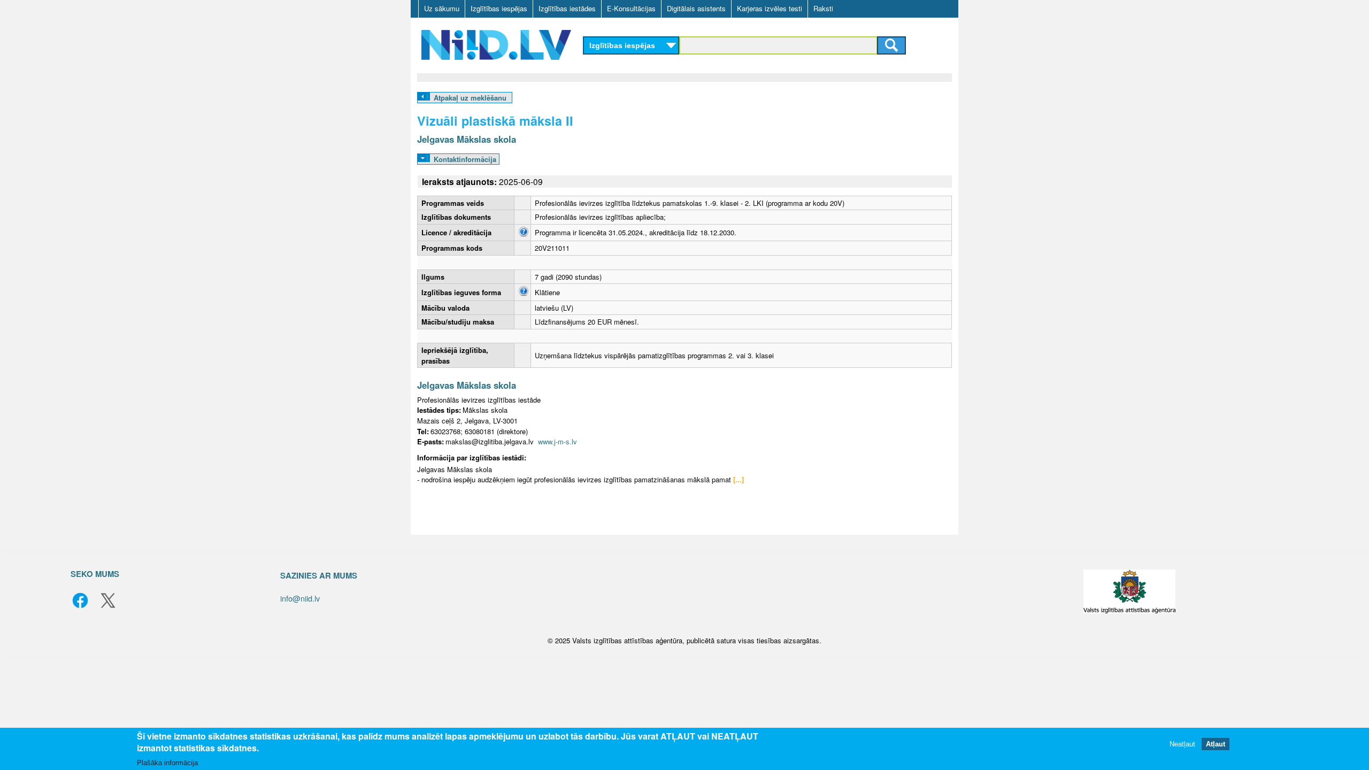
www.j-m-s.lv (557, 441)
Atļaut (1215, 745)
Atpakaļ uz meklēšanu (470, 98)
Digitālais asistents (696, 8)
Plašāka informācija (167, 763)
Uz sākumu (441, 8)
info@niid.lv (300, 598)
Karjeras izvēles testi (769, 8)
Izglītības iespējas (499, 8)
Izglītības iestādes (567, 8)
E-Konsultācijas (631, 8)
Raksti (823, 8)
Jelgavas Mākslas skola (466, 139)
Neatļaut (1182, 745)
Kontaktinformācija (465, 159)
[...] (738, 479)
